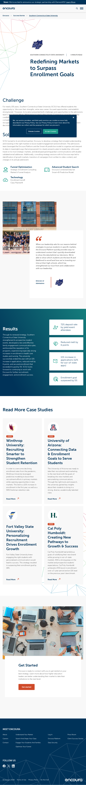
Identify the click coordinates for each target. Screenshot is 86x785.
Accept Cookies (50, 131)
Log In (50, 734)
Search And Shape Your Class (26, 738)
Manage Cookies (34, 131)
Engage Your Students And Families (28, 742)
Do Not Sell (44, 780)
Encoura (6, 15)
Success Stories (19, 15)
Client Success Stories (75, 738)
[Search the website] (77, 8)
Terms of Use (21, 780)
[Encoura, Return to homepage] (9, 8)
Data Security (52, 742)
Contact (6, 742)
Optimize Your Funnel (23, 746)
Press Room (72, 734)
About (5, 734)
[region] (43, 126)
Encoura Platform (54, 738)
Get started (26, 687)
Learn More (70, 2)
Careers (5, 738)
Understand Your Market (24, 734)
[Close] (73, 117)
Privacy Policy (33, 780)
